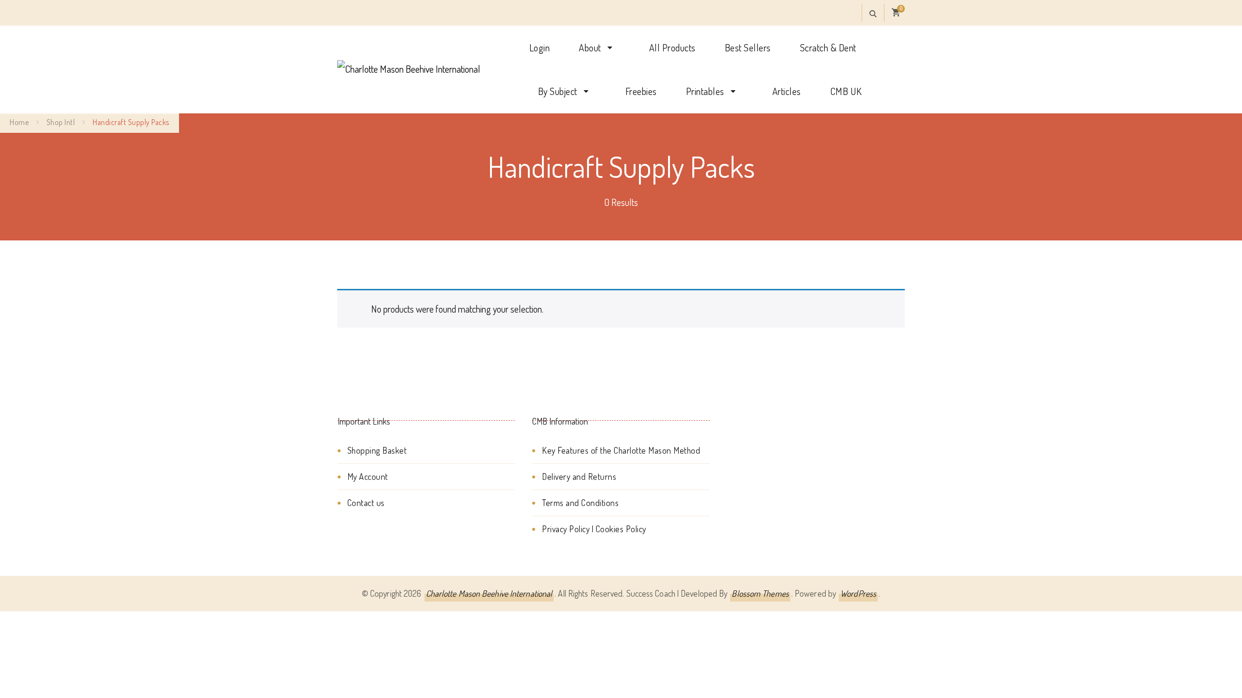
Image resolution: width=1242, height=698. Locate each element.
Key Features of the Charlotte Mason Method (621, 450)
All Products (672, 47)
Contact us (366, 502)
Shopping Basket (377, 450)
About (590, 47)
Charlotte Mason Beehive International (489, 593)
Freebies (641, 91)
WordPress (858, 593)
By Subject (557, 91)
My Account (367, 476)
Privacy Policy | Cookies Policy (594, 529)
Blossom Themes (760, 593)
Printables (705, 91)
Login (539, 47)
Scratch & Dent (828, 47)
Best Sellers (748, 47)
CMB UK (846, 91)
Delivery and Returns (579, 476)
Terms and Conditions (580, 502)
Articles (786, 91)
